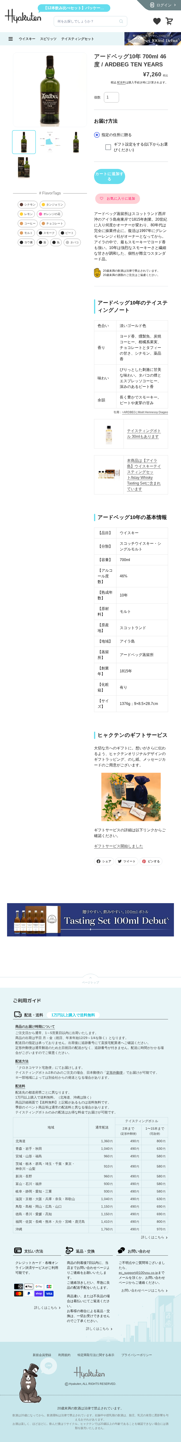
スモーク (49, 233)
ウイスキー (27, 39)
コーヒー (30, 223)
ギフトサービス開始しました (118, 846)
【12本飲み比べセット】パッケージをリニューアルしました (94, 8)
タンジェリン (54, 204)
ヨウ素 (28, 242)
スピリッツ (48, 39)
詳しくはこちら (152, 1237)
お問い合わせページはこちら (142, 1290)
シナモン (30, 204)
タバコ (74, 242)
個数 (97, 97)
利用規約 (64, 1355)
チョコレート (54, 223)
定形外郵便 (114, 1072)
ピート (69, 233)
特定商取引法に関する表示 (96, 1355)
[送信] (121, 21)
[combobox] (84, 21)
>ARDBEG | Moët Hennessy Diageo (145, 412)
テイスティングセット (77, 39)
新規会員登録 (42, 1355)
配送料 (121, 82)
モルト (28, 233)
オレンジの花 (51, 214)
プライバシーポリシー (136, 1355)
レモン (28, 214)
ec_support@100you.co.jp (138, 1273)
